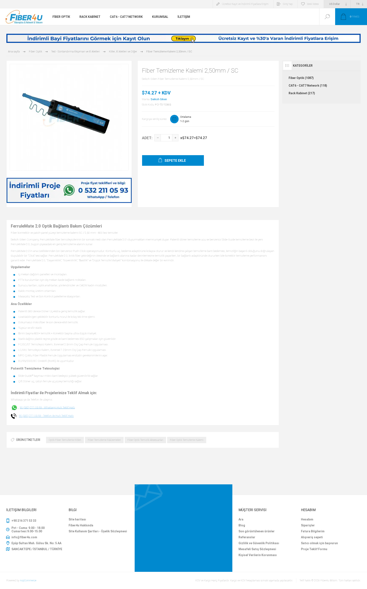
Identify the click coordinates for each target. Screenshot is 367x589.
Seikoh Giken (159, 99)
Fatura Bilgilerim (313, 531)
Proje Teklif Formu (314, 549)
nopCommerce (28, 580)
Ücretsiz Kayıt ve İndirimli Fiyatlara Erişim (245, 4)
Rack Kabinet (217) (302, 93)
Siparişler (308, 525)
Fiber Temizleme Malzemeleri (104, 440)
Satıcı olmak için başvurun (319, 543)
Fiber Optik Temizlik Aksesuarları (145, 440)
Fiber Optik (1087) (301, 78)
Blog (242, 525)
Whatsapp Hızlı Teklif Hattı (59, 407)
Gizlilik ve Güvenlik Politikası (259, 543)
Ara (241, 519)
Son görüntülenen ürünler (257, 531)
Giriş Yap (288, 4)
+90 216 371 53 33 (23, 520)
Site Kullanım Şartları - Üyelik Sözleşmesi (98, 531)
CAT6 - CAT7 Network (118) (308, 85)
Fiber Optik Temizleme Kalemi (186, 440)
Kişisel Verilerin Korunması (258, 555)
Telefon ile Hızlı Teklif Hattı (58, 416)
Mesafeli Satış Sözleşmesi (257, 549)
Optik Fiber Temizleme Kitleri (65, 440)
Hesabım (307, 519)
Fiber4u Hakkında (81, 525)
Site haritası (77, 519)
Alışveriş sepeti (312, 537)
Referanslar (247, 537)
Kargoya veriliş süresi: (154, 119)
